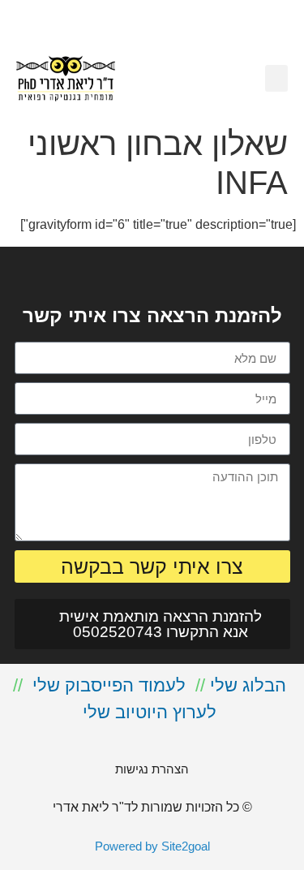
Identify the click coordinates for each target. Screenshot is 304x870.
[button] (276, 78)
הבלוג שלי (248, 685)
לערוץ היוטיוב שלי (149, 712)
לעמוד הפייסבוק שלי (109, 685)
